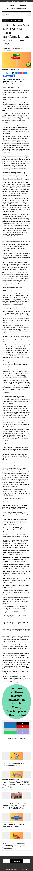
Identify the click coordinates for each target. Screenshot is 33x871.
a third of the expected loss (15, 314)
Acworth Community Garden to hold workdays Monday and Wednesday (14, 845)
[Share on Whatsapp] (10, 732)
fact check (11, 48)
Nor (9, 69)
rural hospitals (6, 50)
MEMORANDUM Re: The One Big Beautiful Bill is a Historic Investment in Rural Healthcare (16, 559)
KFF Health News (7, 660)
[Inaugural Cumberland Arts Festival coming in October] (16, 758)
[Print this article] (22, 729)
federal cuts (18, 48)
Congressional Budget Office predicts (14, 191)
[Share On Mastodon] (22, 732)
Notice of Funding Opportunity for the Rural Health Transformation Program (16, 565)
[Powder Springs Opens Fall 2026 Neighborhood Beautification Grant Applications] (16, 777)
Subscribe (5, 671)
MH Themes (25, 869)
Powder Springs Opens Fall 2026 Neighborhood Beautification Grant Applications (16, 784)
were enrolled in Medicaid (10, 206)
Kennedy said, (12, 117)
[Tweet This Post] (22, 723)
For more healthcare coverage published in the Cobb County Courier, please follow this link (16, 701)
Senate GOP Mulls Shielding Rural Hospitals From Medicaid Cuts (13, 529)
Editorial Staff (15, 1)
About (7, 1)
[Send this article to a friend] (10, 729)
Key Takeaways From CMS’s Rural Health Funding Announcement (15, 536)
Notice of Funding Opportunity (14, 268)
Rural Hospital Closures (10, 519)
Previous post (12, 738)
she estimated (9, 430)
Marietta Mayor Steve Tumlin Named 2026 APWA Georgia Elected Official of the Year (14, 805)
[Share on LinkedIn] (10, 726)
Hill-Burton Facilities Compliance (13, 585)
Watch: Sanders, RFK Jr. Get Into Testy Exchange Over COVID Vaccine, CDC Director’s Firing (14, 507)
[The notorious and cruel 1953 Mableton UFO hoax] (16, 819)
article (7, 676)
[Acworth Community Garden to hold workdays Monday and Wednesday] (16, 838)
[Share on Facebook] (10, 723)
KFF (27, 668)
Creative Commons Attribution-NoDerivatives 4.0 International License (16, 680)
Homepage (24, 1)
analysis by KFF (7, 188)
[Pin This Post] (22, 726)
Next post (22, 738)
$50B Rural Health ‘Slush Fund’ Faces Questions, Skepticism (14, 513)
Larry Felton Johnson (13, 761)
